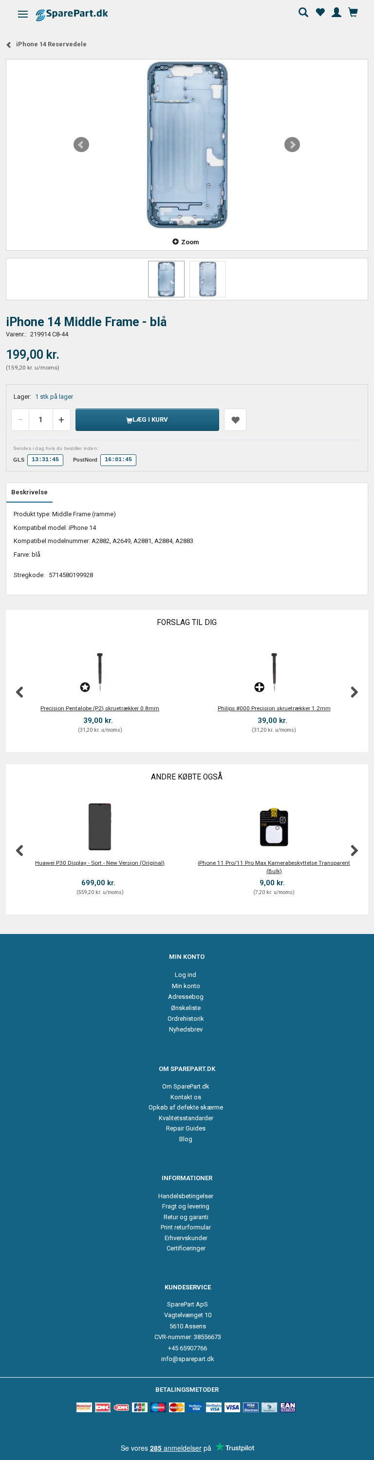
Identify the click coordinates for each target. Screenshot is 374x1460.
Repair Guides (186, 1128)
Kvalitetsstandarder (186, 1118)
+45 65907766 (187, 1348)
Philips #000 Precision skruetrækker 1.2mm (274, 708)
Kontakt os (185, 1097)
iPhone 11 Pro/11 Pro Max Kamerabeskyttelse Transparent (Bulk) (274, 867)
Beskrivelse (29, 492)
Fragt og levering (185, 1206)
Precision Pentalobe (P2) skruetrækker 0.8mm (99, 708)
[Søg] (303, 11)
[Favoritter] (320, 11)
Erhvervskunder (186, 1238)
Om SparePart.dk (185, 1086)
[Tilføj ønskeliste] (235, 420)
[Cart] (353, 11)
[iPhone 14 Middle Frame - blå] (187, 144)
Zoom (190, 242)
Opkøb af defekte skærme (186, 1107)
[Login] (336, 11)
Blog (185, 1139)
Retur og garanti (186, 1217)
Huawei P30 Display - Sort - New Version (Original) (100, 862)
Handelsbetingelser (185, 1196)
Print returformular (186, 1227)
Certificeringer (186, 1248)
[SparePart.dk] (81, 15)
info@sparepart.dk (187, 1359)
